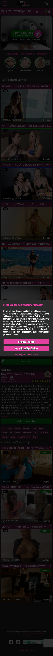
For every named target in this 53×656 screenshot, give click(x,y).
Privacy (29, 354)
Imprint (18, 354)
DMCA (35, 354)
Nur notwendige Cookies (26, 348)
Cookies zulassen (26, 341)
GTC (23, 354)
